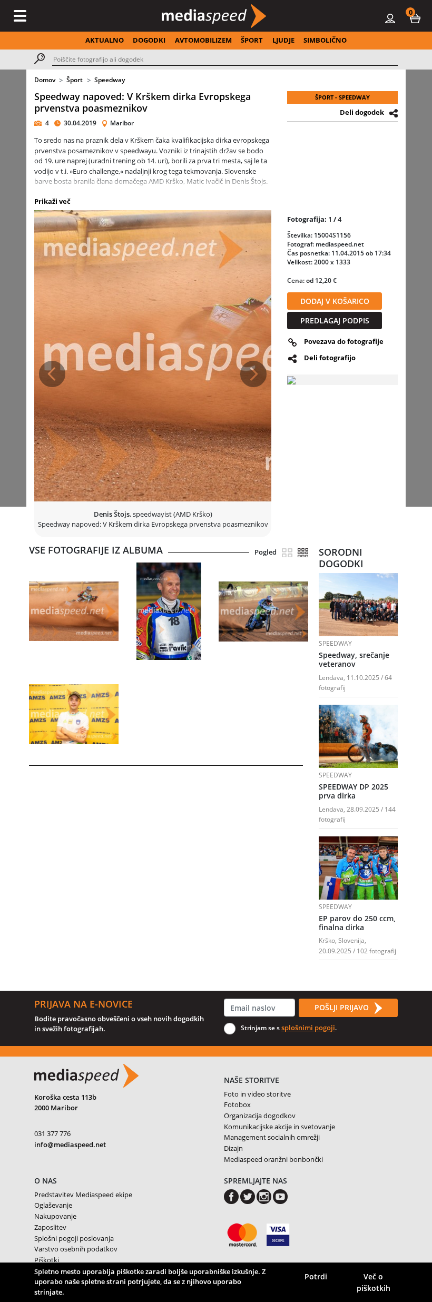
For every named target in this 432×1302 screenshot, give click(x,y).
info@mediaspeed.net (70, 1144)
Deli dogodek (362, 112)
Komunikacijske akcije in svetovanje (279, 1126)
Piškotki (46, 1260)
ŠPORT (252, 40)
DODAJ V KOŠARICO (334, 301)
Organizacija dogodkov (260, 1115)
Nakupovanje (55, 1216)
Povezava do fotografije (344, 341)
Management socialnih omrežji (272, 1137)
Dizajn (233, 1148)
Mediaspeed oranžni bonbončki (273, 1159)
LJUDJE (283, 40)
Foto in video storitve (257, 1094)
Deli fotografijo (330, 357)
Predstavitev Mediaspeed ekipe (83, 1194)
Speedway (109, 80)
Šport (74, 80)
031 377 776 (52, 1133)
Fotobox (237, 1104)
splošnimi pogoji (308, 1027)
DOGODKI (149, 40)
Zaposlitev (50, 1227)
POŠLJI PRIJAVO (343, 1007)
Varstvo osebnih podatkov (75, 1249)
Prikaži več (52, 201)
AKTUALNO (104, 40)
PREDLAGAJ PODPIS (334, 320)
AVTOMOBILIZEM (203, 40)
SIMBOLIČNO (325, 40)
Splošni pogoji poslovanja (74, 1238)
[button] (415, 17)
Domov (44, 80)
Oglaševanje (53, 1205)
